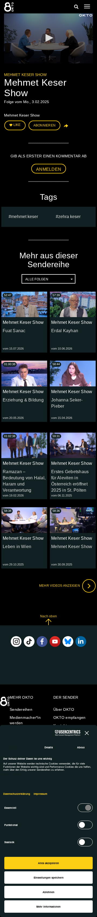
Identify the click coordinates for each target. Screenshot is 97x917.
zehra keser (69, 216)
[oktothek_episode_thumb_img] (24, 304)
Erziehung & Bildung (23, 400)
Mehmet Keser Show (25, 75)
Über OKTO (63, 709)
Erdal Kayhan (64, 330)
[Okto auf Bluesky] (68, 641)
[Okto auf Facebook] (42, 641)
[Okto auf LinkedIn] (80, 641)
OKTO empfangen (69, 717)
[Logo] (85, 15)
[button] (48, 38)
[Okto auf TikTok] (29, 641)
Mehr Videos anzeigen (60, 586)
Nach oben (48, 616)
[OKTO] (9, 6)
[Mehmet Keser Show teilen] (65, 127)
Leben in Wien (17, 546)
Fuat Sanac (14, 330)
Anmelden (48, 169)
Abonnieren (44, 125)
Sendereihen (21, 709)
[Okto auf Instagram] (16, 641)
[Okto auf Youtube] (55, 641)
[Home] (5, 703)
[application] (48, 38)
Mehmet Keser (24, 216)
